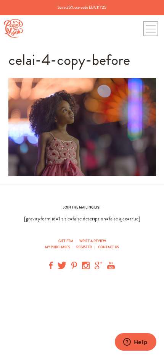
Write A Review (92, 241)
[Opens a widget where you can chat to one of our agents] (135, 342)
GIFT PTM (66, 241)
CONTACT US (108, 247)
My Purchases (58, 247)
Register (84, 247)
